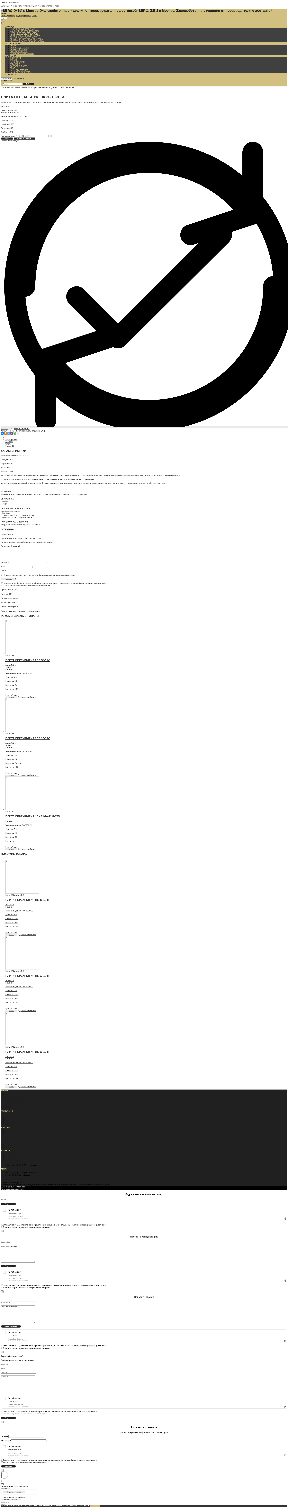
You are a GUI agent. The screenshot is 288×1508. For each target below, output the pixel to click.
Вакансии (8, 1134)
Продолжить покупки (14, 1492)
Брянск (34, 16)
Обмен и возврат (11, 1119)
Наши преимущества (13, 1142)
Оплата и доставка (12, 1117)
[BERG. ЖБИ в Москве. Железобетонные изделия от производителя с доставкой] (69, 11)
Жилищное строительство (15, 1099)
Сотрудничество (11, 1136)
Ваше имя (4, 1436)
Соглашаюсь (94, 1506)
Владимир (19, 16)
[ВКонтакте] (2, 433)
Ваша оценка (6, 546)
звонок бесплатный (19, 1154)
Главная (4, 88)
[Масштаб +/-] (8, 1502)
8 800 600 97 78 (18, 78)
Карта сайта (9, 1146)
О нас (7, 1131)
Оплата (8, 444)
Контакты (9, 1144)
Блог (7, 1138)
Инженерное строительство (15, 1101)
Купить (7, 138)
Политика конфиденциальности (12, 1179)
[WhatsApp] (15, 433)
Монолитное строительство (15, 1097)
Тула (8, 16)
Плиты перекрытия (34, 88)
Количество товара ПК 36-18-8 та (13, 136)
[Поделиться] (4, 1502)
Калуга (12, 16)
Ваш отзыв (5, 563)
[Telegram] (8, 433)
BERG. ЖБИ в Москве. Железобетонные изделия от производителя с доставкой (30, 6)
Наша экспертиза (11, 1140)
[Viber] (11, 433)
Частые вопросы (11, 1121)
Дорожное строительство (15, 1103)
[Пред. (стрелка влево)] (2, 1504)
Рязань (3, 16)
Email (3, 571)
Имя (3, 567)
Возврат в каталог (10, 1499)
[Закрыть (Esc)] (2, 1502)
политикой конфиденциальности (84, 583)
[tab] (146, 437)
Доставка (9, 442)
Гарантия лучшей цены (13, 1124)
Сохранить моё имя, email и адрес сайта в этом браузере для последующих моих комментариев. (39, 575)
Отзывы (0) (9, 446)
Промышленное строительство (17, 1105)
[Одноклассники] (5, 433)
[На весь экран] (6, 1502)
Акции (7, 1115)
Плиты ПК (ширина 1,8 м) (52, 88)
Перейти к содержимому (10, 2)
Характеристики (11, 440)
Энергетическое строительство (17, 1107)
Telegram (15, 1163)
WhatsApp (15, 1156)
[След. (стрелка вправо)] (4, 1504)
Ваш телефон (6, 1440)
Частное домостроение (17, 88)
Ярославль (27, 16)
